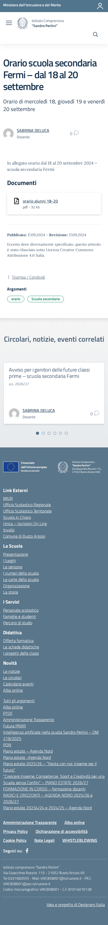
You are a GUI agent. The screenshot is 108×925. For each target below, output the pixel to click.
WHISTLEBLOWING (79, 840)
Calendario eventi (18, 684)
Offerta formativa (18, 640)
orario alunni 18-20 (40, 201)
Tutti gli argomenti (19, 700)
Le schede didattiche (21, 647)
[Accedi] (100, 6)
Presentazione (15, 554)
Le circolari (12, 677)
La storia (10, 592)
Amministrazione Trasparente (28, 719)
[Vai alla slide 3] (49, 433)
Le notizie (11, 671)
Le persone (12, 567)
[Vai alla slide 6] (66, 433)
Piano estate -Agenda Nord (27, 757)
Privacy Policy (15, 831)
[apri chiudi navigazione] (9, 23)
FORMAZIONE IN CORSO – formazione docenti (44, 789)
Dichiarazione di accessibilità (62, 831)
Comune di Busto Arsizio (24, 536)
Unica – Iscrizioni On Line (25, 523)
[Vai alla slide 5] (60, 433)
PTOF (8, 713)
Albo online (13, 690)
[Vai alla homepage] (22, 23)
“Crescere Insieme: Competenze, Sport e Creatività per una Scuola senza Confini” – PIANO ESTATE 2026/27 (54, 779)
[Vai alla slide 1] (37, 433)
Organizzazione (16, 586)
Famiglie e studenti (19, 616)
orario (15, 299)
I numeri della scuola (21, 573)
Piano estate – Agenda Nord (28, 751)
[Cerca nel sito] (95, 35)
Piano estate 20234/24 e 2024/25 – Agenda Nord (47, 808)
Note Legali (44, 840)
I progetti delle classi (21, 653)
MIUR (8, 498)
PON (7, 745)
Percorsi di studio (17, 623)
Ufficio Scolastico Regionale (27, 504)
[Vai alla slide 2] (43, 433)
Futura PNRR (14, 726)
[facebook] (27, 850)
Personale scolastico (21, 610)
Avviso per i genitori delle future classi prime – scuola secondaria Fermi (49, 373)
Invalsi (8, 530)
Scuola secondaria (45, 299)
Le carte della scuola (21, 579)
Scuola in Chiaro (17, 517)
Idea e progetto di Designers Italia (76, 904)
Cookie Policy (14, 840)
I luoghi (9, 560)
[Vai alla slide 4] (54, 433)
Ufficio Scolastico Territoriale (27, 511)
